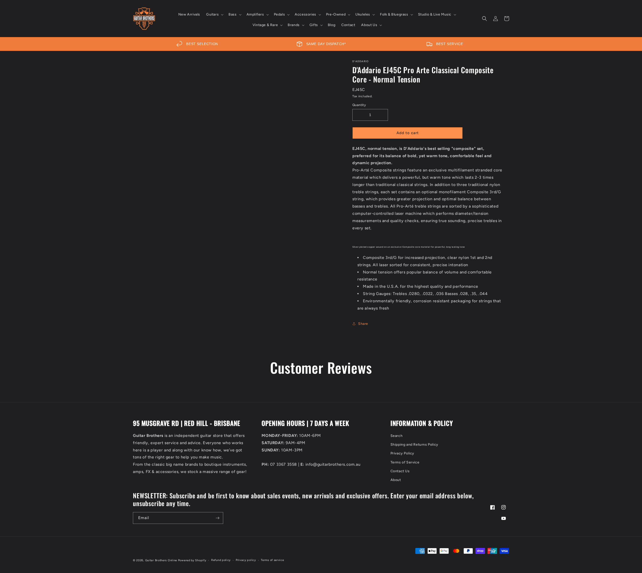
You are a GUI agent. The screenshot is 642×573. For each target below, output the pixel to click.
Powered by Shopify (192, 560)
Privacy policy (246, 560)
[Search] (484, 18)
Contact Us (400, 471)
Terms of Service (405, 462)
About (395, 480)
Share (363, 324)
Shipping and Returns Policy (414, 444)
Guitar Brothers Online (161, 560)
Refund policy (221, 560)
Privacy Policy (402, 453)
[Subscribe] (217, 518)
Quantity (359, 105)
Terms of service (272, 560)
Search (396, 436)
